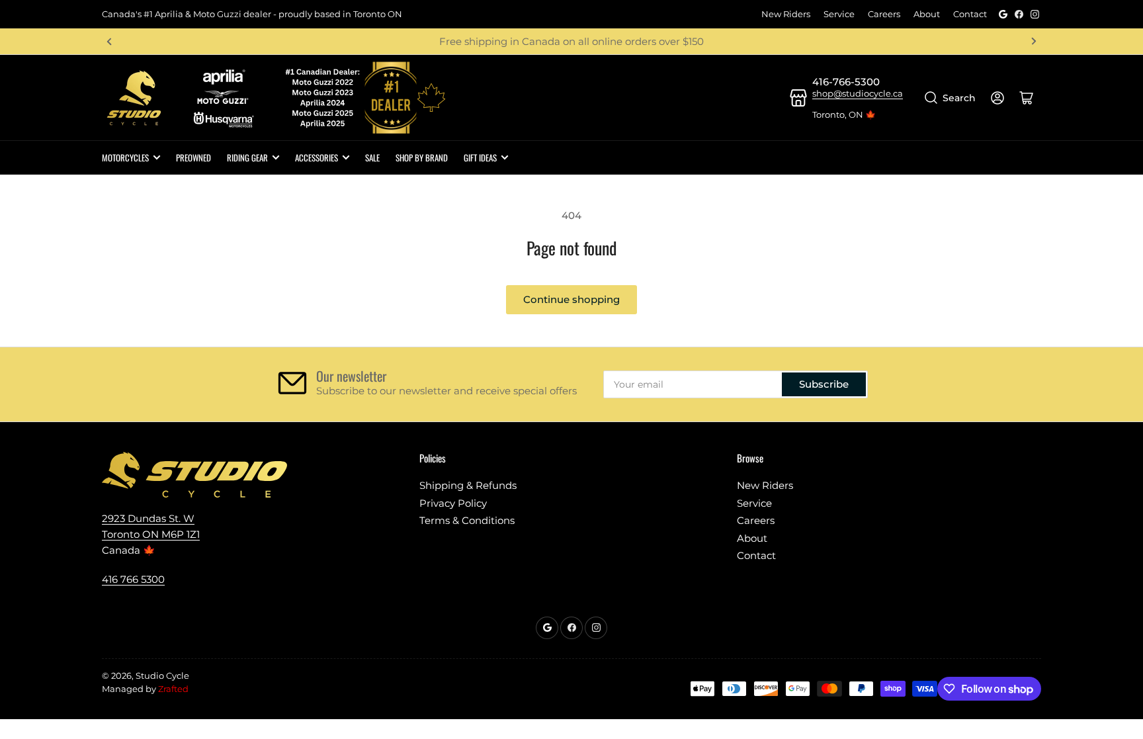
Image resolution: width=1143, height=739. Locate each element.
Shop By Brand (422, 157)
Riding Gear (247, 157)
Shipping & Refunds (468, 485)
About (926, 14)
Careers (884, 14)
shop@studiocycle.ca (857, 93)
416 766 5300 (133, 579)
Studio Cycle (162, 675)
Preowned (193, 157)
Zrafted (173, 688)
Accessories (316, 157)
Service (839, 14)
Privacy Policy (453, 503)
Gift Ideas (480, 157)
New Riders (785, 14)
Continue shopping (571, 299)
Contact (970, 14)
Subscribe (824, 384)
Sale (372, 157)
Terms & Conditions (467, 520)
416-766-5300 (846, 81)
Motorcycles (125, 157)
